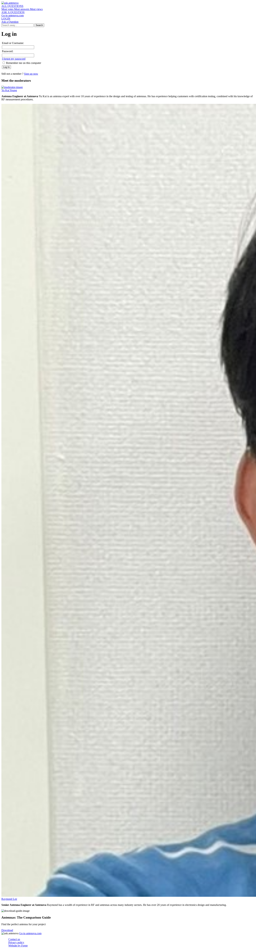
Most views (36, 9)
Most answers (22, 9)
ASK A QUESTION (13, 12)
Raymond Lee (9, 898)
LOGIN (5, 18)
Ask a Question (9, 21)
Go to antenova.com (12, 15)
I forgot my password (13, 58)
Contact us (14, 939)
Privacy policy (16, 942)
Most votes (7, 9)
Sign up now (31, 73)
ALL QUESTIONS (12, 6)
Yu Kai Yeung (9, 90)
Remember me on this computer (23, 62)
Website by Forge (18, 945)
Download (7, 930)
